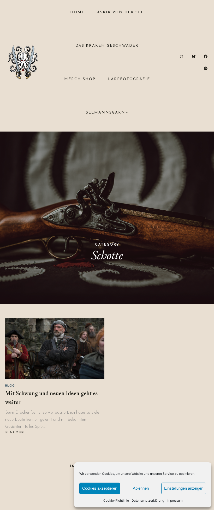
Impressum (174, 500)
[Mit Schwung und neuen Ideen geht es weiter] (54, 348)
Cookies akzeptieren (99, 488)
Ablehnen (141, 488)
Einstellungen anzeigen (183, 488)
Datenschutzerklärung (148, 500)
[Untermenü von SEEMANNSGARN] (127, 112)
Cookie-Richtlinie (116, 500)
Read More (15, 432)
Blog (10, 385)
